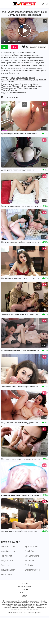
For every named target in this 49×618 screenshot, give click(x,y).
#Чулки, (16, 84)
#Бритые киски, (36, 86)
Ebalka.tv (28, 565)
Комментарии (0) (38, 47)
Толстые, (42, 80)
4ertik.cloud (6, 574)
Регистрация (24, 587)
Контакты (24, 593)
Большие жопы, (22, 78)
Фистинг (11, 81)
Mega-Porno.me (31, 556)
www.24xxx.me (8, 546)
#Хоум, (35, 84)
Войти (25, 584)
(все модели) (20, 93)
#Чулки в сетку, (26, 84)
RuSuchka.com (8, 570)
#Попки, (20, 88)
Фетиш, (4, 81)
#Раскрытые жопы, (8, 88)
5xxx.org (5, 565)
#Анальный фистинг (9, 90)
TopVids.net (6, 556)
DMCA (24, 596)
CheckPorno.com (32, 570)
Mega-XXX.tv (7, 560)
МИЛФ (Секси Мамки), (10, 80)
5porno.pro (29, 560)
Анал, (13, 78)
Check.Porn (29, 551)
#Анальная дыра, (30, 88)
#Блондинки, (6, 86)
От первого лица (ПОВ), (28, 80)
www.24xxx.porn (8, 551)
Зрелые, (32, 78)
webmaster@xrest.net (34, 613)
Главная (24, 590)
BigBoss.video (30, 546)
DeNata (12, 93)
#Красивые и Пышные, (21, 86)
